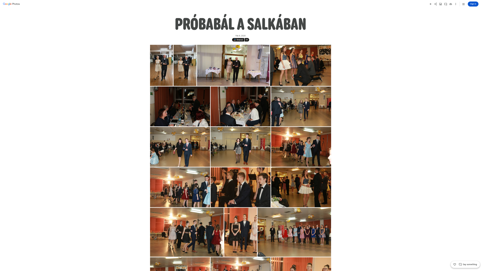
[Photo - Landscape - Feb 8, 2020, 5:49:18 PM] (233, 65)
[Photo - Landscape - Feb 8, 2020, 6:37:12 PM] (180, 106)
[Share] (435, 4)
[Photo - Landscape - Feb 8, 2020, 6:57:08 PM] (294, 232)
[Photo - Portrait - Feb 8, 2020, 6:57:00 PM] (240, 232)
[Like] (454, 264)
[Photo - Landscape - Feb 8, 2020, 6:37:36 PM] (241, 106)
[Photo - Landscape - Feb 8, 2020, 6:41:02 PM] (241, 147)
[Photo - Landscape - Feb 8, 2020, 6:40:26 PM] (180, 147)
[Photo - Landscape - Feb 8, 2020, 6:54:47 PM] (301, 147)
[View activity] (445, 4)
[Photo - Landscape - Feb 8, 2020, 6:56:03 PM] (241, 187)
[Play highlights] (431, 4)
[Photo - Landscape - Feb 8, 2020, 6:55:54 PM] (300, 65)
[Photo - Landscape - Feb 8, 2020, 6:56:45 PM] (187, 232)
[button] (463, 4)
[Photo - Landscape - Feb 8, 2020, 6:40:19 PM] (301, 106)
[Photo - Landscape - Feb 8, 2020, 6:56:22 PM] (301, 187)
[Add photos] (440, 4)
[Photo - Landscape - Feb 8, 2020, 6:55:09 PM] (180, 187)
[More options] (455, 4)
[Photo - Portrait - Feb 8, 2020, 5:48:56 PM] (184, 65)
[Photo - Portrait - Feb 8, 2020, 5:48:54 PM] (161, 65)
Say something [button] (470, 264)
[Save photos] (450, 4)
